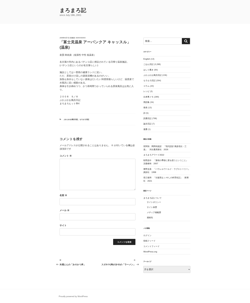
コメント (66, 156)
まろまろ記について (152, 198)
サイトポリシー (154, 202)
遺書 (145, 129)
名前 (63, 195)
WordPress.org (150, 251)
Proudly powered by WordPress (73, 296)
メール (64, 210)
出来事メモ (148, 97)
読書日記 (147, 118)
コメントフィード (151, 246)
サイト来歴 (152, 207)
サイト (63, 225)
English (146, 59)
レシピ (146, 91)
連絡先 (150, 217)
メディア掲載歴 (154, 212)
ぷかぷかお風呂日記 (71, 119)
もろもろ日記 (84, 119)
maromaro (81, 38)
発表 (145, 107)
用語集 (146, 102)
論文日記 (147, 124)
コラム (146, 86)
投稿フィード (149, 241)
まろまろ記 (73, 10)
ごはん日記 (148, 64)
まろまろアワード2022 (153, 155)
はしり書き (148, 70)
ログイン (147, 235)
